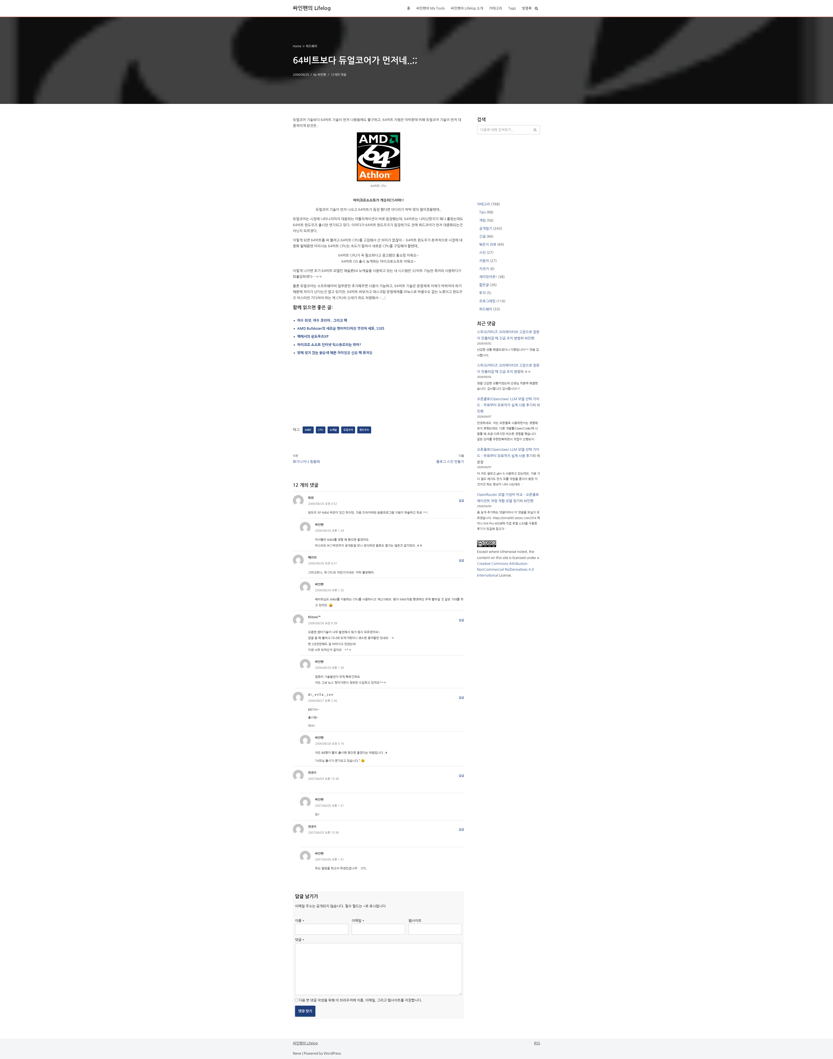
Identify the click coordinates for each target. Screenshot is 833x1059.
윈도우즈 (364, 430)
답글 (461, 500)
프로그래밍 (487, 301)
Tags (512, 8)
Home (297, 46)
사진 (482, 252)
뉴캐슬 (333, 430)
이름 (300, 920)
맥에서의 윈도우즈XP (312, 336)
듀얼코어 (348, 430)
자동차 (484, 260)
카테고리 (495, 8)
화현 (311, 497)
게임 (482, 220)
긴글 (482, 236)
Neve (297, 1053)
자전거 (484, 268)
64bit (308, 430)
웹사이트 (414, 920)
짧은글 (484, 285)
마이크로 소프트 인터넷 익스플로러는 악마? (329, 344)
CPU (320, 430)
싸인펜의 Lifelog (305, 1043)
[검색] (536, 8)
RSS (537, 1043)
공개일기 (485, 228)
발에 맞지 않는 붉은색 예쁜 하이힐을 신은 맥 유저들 (334, 352)
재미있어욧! (488, 277)
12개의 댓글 (338, 74)
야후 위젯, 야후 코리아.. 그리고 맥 (322, 320)
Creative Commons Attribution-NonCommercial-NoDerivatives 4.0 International (505, 569)
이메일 (358, 920)
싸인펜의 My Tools (430, 8)
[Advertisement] (325, 391)
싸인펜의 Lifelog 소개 (467, 8)
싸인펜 (322, 74)
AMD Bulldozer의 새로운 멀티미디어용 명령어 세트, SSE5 (340, 328)
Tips (482, 212)
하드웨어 (311, 46)
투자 (482, 293)
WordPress (332, 1053)
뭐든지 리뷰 (487, 244)
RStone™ (314, 617)
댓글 (300, 939)
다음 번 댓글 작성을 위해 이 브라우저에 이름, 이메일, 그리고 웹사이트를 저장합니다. (360, 1000)
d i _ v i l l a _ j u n (320, 694)
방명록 (527, 8)
